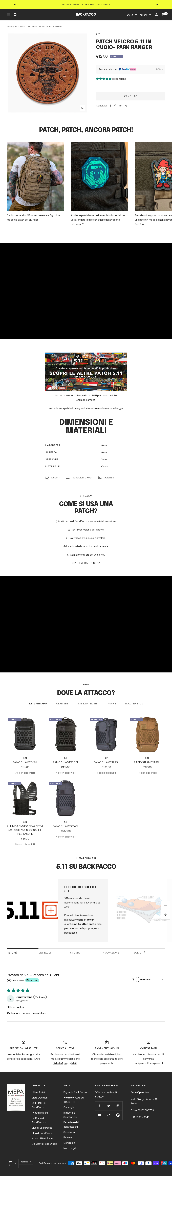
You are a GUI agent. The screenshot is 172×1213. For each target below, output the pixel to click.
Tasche (111, 703)
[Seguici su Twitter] (108, 1106)
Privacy (67, 1137)
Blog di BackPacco (42, 1133)
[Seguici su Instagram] (117, 1106)
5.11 (98, 33)
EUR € (130, 14)
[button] (104, 78)
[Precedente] (165, 905)
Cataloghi (68, 1107)
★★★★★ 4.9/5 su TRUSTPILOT (73, 1100)
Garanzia (109, 477)
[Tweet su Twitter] (120, 105)
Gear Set (62, 703)
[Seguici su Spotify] (117, 1115)
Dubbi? (55, 477)
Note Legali (69, 1148)
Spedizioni (69, 1132)
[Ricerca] (15, 14)
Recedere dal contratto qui (71, 1124)
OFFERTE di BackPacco (39, 1105)
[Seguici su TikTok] (108, 1115)
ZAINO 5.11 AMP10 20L (66, 762)
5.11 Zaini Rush (87, 703)
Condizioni (69, 1142)
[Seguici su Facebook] (99, 1106)
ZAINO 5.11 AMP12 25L (106, 762)
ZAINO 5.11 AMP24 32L (147, 762)
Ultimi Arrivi (38, 1092)
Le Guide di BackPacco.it (39, 1120)
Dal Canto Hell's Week (44, 1143)
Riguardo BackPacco (75, 1092)
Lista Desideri (40, 1097)
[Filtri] (133, 979)
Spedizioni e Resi (82, 477)
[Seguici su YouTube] (99, 1115)
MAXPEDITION (134, 703)
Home (9, 26)
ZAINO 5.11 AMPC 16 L (25, 762)
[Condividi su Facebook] (110, 105)
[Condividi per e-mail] (126, 106)
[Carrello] (163, 14)
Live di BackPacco (42, 1127)
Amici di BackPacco (43, 1138)
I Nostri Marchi (40, 1112)
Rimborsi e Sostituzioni (70, 1115)
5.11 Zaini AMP (38, 703)
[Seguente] (165, 915)
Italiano (144, 14)
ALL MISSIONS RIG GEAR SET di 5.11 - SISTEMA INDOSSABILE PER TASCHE (25, 830)
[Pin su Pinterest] (115, 105)
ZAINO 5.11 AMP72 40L (66, 826)
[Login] (156, 14)
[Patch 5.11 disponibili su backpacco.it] (86, 354)
